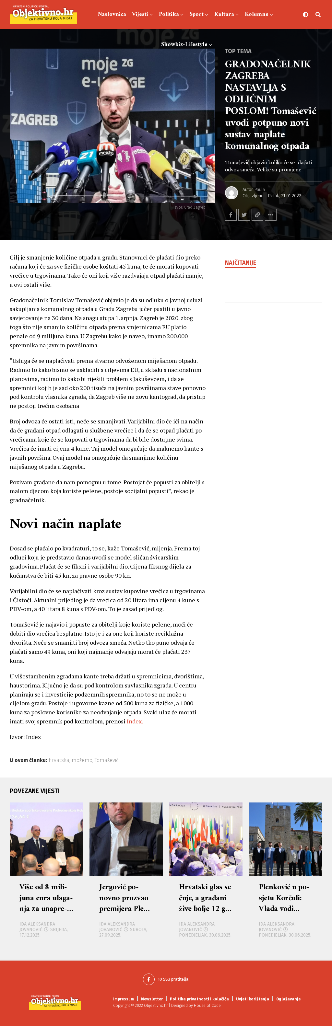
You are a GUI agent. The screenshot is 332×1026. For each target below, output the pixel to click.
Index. (135, 721)
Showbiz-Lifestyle (184, 45)
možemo (82, 760)
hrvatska (59, 760)
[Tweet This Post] (244, 215)
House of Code (207, 1005)
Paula (260, 189)
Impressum (123, 999)
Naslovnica (112, 14)
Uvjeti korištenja (252, 999)
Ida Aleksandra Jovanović (37, 926)
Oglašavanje (288, 999)
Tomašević (107, 760)
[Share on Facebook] (231, 215)
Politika (169, 14)
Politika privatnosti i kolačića (199, 999)
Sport (197, 14)
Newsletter (152, 999)
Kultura (224, 14)
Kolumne (256, 14)
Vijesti (140, 14)
